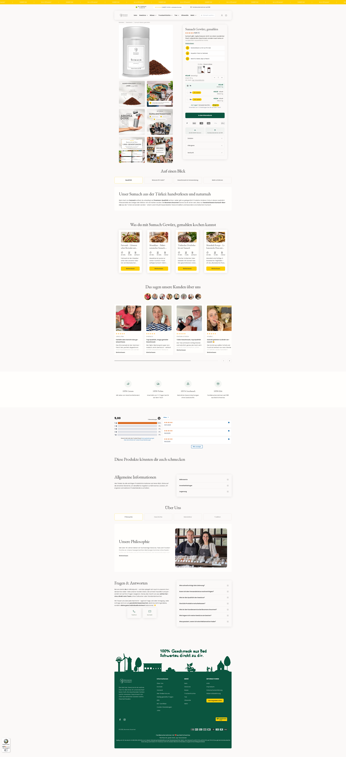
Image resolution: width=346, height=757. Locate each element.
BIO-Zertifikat (161, 704)
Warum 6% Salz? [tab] (158, 180)
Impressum (210, 687)
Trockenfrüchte (164, 15)
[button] (205, 153)
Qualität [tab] (128, 180)
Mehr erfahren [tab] (217, 180)
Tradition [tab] (217, 517)
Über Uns (160, 683)
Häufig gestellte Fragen (165, 697)
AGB (207, 683)
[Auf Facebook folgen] (120, 719)
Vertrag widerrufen (215, 700)
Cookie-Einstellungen (164, 707)
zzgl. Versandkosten (198, 80)
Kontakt (159, 687)
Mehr (192, 15)
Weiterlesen (123, 556)
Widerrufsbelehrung (213, 693)
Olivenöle (184, 15)
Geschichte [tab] (158, 517)
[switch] (6, 750)
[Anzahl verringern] (214, 77)
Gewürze (142, 15)
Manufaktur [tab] (188, 517)
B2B (158, 700)
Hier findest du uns (163, 693)
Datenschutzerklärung (214, 690)
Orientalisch (129, 22)
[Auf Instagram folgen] (124, 719)
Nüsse (152, 15)
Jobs (158, 710)
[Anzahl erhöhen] (222, 77)
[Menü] (9, 739)
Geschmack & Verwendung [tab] (187, 180)
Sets (135, 15)
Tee (175, 15)
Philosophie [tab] (129, 517)
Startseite (121, 22)
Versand (160, 690)
